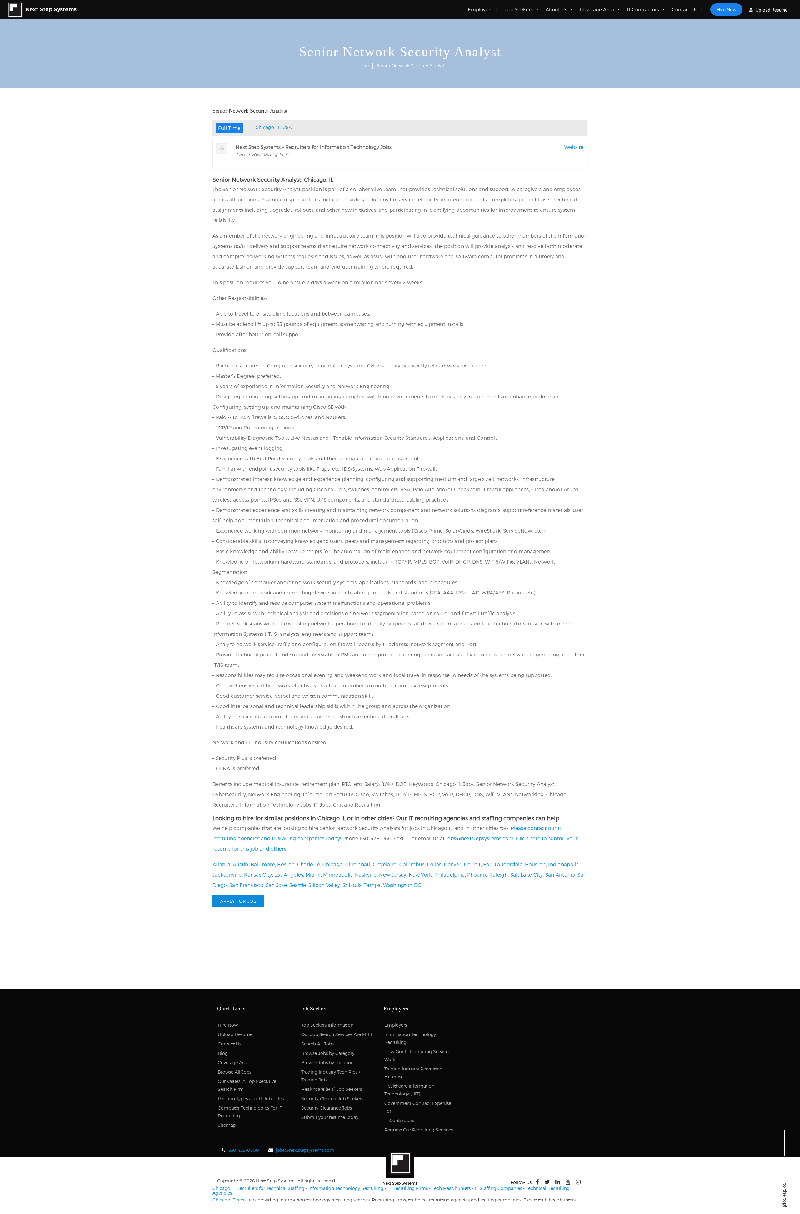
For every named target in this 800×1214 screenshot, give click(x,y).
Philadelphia (449, 875)
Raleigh (498, 875)
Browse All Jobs (234, 1072)
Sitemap (227, 1125)
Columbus (411, 864)
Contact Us (685, 9)
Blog (223, 1053)
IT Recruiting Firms (408, 1188)
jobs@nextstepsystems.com (480, 838)
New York (420, 875)
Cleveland (385, 864)
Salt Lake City (526, 875)
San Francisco (246, 885)
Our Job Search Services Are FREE (337, 1034)
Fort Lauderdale (502, 864)
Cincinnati (357, 864)
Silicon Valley (324, 885)
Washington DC (402, 885)
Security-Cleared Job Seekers (332, 1098)
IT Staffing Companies (498, 1188)
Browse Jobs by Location (327, 1062)
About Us (556, 9)
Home (362, 65)
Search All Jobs (317, 1043)
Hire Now (726, 9)
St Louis (351, 885)
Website (574, 147)
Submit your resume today (329, 1117)
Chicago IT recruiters (234, 1199)
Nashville (366, 875)
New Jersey (392, 875)
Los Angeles (288, 875)
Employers (480, 9)
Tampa (372, 885)
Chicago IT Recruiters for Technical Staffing (258, 1188)
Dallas (434, 864)
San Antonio (560, 875)
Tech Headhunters (451, 1188)
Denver (452, 864)
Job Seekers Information (327, 1025)
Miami (313, 875)
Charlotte (308, 864)
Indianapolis (563, 864)
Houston (535, 864)
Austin (240, 864)
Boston (286, 864)
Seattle (297, 885)
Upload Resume (771, 10)
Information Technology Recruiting (345, 1188)
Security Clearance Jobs (326, 1107)
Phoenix (477, 875)
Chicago (332, 864)
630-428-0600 (243, 1150)
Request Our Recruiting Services (418, 1129)
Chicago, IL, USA (274, 127)
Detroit (472, 864)
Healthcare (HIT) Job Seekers (331, 1089)
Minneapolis (337, 875)
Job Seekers (519, 9)
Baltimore (263, 864)
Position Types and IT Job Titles (251, 1098)
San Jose (276, 885)
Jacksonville (227, 875)
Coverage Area (597, 9)
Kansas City (258, 875)
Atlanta (221, 864)
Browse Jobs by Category (327, 1053)
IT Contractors (643, 9)
